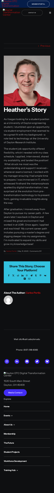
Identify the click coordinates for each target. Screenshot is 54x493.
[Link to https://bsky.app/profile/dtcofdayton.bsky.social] (47, 361)
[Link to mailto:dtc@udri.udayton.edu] (27, 361)
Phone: (19, 350)
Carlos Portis (11, 251)
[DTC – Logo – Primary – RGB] (11, 10)
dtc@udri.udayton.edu (29, 339)
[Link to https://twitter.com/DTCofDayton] (37, 361)
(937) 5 (26, 350)
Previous (45, 45)
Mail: (16, 339)
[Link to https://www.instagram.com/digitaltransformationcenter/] (6, 361)
